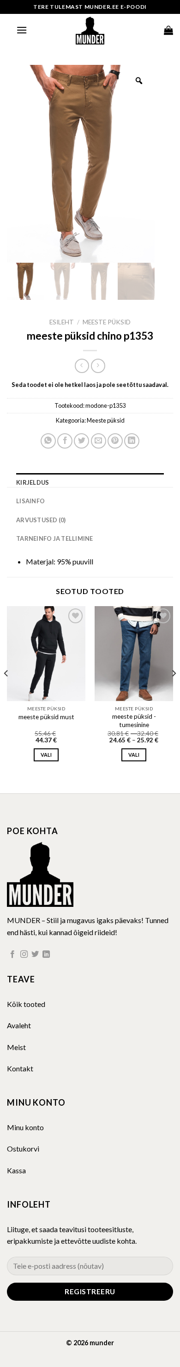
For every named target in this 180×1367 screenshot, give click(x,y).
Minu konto (25, 1127)
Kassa (16, 1170)
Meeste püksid (107, 322)
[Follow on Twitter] (35, 954)
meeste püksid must (46, 717)
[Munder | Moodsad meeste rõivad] (90, 30)
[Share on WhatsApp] (48, 441)
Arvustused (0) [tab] (41, 520)
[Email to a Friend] (98, 441)
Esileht (61, 322)
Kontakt (20, 1068)
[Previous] (6, 691)
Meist (16, 1047)
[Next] (173, 691)
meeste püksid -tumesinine (134, 720)
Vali (46, 755)
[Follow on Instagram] (24, 954)
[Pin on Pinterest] (115, 441)
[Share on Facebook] (64, 441)
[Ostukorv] (168, 30)
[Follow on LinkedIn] (46, 954)
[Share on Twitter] (81, 441)
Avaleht (19, 1025)
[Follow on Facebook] (12, 954)
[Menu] (21, 30)
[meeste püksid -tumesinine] (134, 653)
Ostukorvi (23, 1148)
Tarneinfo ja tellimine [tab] (54, 538)
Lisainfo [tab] (30, 501)
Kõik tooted (26, 1004)
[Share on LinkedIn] (131, 441)
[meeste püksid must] (46, 653)
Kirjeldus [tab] (32, 482)
